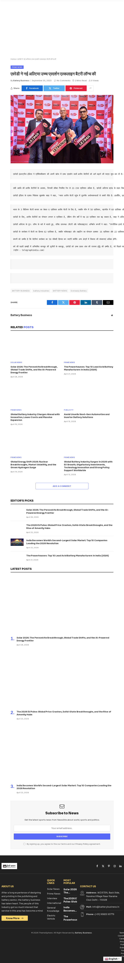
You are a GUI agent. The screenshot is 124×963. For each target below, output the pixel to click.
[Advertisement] (62, 34)
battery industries (41, 291)
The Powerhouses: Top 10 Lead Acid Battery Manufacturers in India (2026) (88, 368)
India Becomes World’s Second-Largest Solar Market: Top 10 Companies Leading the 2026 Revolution (66, 542)
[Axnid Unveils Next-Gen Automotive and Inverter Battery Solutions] (88, 394)
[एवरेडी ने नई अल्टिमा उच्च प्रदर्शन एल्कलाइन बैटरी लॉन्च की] (62, 162)
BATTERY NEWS (60, 291)
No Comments (63, 80)
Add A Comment (62, 486)
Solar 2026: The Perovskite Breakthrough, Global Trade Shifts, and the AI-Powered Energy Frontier (34, 369)
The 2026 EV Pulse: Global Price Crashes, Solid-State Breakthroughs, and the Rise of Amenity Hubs (69, 526)
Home (13, 59)
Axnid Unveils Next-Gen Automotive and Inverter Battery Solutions (86, 416)
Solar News (16, 362)
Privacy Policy (82, 844)
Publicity (68, 410)
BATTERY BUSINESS (20, 291)
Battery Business (21, 80)
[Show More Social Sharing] (90, 88)
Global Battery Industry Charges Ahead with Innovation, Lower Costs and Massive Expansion (35, 417)
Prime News (17, 67)
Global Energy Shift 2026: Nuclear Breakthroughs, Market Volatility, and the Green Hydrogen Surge (33, 464)
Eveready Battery (79, 291)
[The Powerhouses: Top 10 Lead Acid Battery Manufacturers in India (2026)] (88, 347)
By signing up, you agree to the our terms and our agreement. (63, 844)
